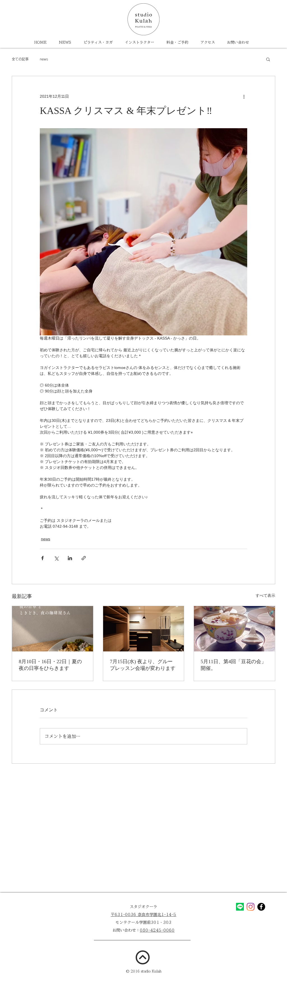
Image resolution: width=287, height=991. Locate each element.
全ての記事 (20, 59)
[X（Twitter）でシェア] (56, 558)
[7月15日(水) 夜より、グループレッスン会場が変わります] (143, 628)
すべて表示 (265, 595)
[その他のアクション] (243, 96)
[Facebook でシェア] (42, 558)
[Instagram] (250, 907)
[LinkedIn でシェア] (70, 558)
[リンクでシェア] (83, 558)
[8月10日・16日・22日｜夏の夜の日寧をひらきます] (52, 628)
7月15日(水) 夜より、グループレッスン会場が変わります (142, 665)
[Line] (240, 907)
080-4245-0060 (157, 930)
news (44, 59)
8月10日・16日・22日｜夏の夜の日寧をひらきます (50, 665)
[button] (268, 59)
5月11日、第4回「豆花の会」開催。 (233, 665)
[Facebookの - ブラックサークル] (261, 907)
